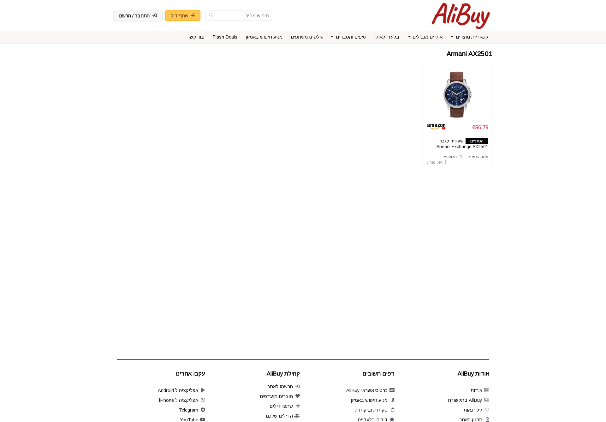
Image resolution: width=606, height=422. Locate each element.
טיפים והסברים (351, 36)
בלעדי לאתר (386, 36)
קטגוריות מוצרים (472, 36)
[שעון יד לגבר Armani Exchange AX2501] (457, 94)
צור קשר (195, 36)
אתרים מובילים (428, 36)
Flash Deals (224, 36)
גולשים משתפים (307, 36)
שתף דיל (179, 15)
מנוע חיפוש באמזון (264, 36)
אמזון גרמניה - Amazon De (466, 157)
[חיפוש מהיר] (211, 15)
